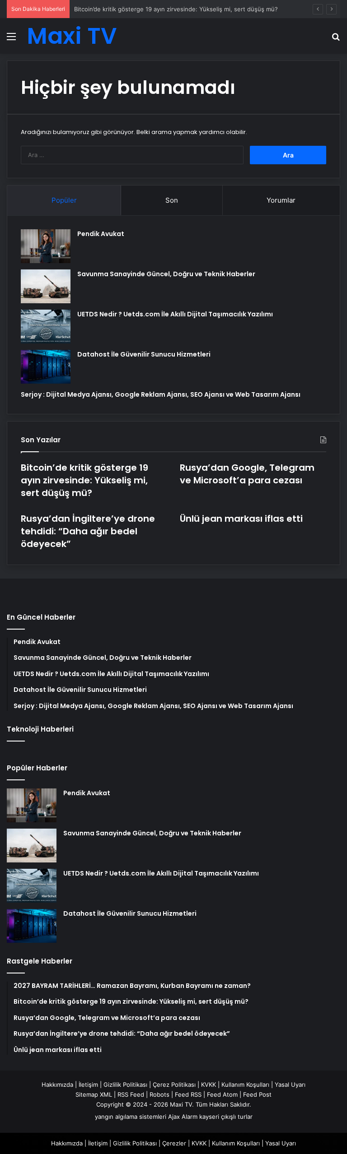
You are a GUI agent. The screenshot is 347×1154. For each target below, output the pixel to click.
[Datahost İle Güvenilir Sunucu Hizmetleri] (45, 367)
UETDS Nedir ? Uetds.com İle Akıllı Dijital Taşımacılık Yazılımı (175, 314)
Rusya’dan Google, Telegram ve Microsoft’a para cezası (247, 474)
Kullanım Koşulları (245, 1084)
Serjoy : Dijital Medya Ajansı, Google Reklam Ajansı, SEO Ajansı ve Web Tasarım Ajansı (160, 394)
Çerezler (174, 1143)
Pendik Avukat (100, 233)
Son (171, 200)
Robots (159, 1094)
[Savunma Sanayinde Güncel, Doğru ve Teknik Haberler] (45, 286)
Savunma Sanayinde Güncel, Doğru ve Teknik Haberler (166, 273)
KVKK (208, 1084)
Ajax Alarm (182, 1116)
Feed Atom (222, 1094)
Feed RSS (188, 1094)
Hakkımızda (57, 1084)
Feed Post (257, 1094)
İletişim (88, 1084)
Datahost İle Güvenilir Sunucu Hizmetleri (144, 354)
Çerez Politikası (174, 1084)
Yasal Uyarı (290, 1084)
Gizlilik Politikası (125, 1084)
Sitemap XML (93, 1094)
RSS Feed (130, 1094)
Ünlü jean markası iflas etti (241, 518)
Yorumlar (281, 200)
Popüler (64, 200)
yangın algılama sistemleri (130, 1116)
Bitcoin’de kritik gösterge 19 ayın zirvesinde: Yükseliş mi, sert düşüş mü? (176, 9)
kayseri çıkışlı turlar (226, 1116)
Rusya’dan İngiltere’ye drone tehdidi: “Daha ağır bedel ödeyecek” (88, 531)
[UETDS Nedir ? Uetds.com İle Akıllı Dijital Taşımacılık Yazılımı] (45, 326)
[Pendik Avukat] (45, 246)
